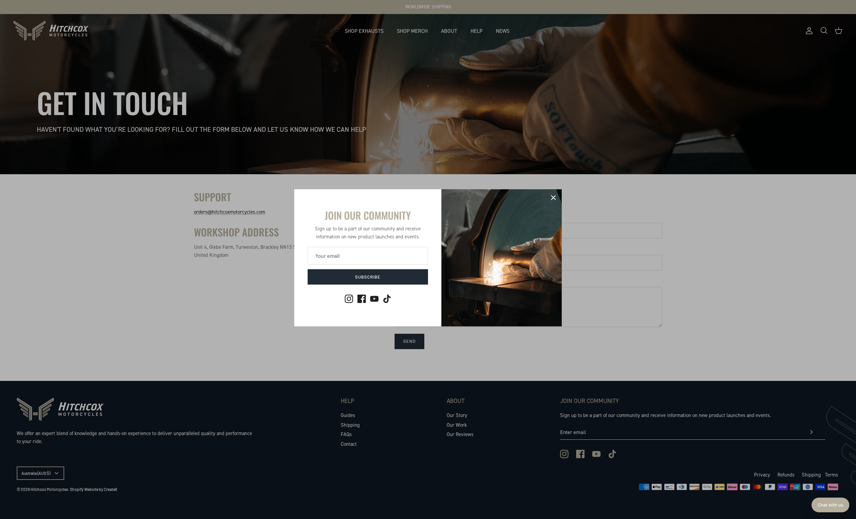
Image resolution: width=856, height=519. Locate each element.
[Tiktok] (387, 299)
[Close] (553, 197)
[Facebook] (361, 299)
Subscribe (368, 277)
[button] (830, 505)
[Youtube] (374, 299)
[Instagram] (349, 299)
